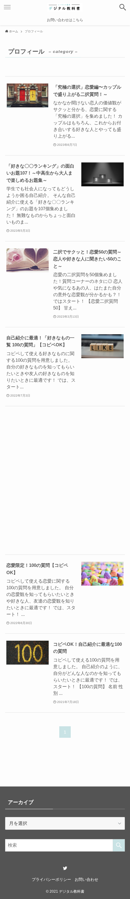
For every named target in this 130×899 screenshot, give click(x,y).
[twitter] (65, 868)
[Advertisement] (65, 480)
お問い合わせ (86, 879)
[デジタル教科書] (65, 7)
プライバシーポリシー (51, 879)
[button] (122, 7)
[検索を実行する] (119, 845)
